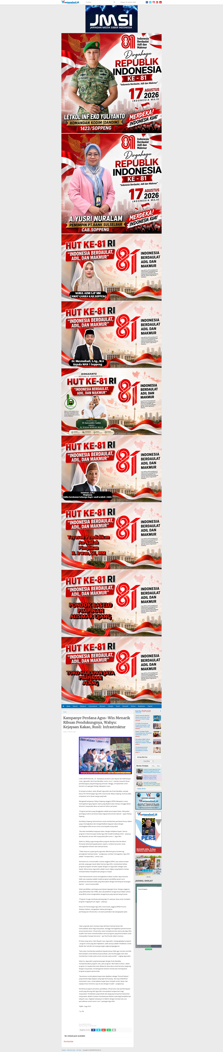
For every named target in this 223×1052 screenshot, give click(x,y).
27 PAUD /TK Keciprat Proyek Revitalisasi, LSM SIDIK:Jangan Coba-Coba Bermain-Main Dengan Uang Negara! (142, 727)
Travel (118, 706)
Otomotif (125, 706)
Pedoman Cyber (71, 1050)
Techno (133, 706)
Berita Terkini (142, 766)
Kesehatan (141, 706)
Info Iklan (78, 1050)
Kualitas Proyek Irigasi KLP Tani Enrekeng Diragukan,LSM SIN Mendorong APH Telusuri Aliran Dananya (152, 772)
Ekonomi (102, 706)
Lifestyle (110, 706)
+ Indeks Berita (141, 788)
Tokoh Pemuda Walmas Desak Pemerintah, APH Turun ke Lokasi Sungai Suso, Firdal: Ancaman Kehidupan (142, 719)
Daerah (75, 706)
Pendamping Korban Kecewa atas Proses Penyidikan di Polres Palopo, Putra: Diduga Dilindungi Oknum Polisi (142, 750)
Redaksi (64, 1050)
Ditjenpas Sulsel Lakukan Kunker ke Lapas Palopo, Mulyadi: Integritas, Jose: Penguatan (150, 778)
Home (64, 712)
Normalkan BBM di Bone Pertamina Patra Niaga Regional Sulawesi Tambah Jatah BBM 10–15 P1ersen (143, 741)
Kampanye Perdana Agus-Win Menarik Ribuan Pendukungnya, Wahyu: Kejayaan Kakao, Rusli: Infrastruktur (96, 722)
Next (158, 766)
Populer (150, 706)
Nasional (83, 706)
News (68, 706)
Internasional (93, 706)
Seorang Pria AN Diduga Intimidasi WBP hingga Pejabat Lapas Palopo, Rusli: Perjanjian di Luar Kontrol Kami (151, 784)
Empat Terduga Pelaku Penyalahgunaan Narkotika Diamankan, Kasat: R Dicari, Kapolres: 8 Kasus (143, 734)
